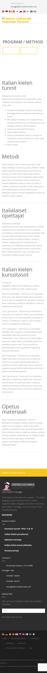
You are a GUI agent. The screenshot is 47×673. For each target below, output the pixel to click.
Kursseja (10, 643)
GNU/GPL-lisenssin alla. (34, 666)
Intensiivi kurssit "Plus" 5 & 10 (18, 528)
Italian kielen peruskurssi (16, 534)
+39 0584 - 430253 (13, 576)
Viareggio (34, 638)
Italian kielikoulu (18, 638)
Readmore (7, 515)
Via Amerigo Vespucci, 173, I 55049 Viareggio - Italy (17, 568)
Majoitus (21, 643)
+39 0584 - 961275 (13, 581)
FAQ (31, 648)
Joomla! (2, 666)
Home (4, 638)
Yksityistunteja (11, 550)
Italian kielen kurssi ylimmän (18, 545)
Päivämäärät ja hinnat (15, 648)
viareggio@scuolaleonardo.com (18, 587)
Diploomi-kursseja (13, 539)
